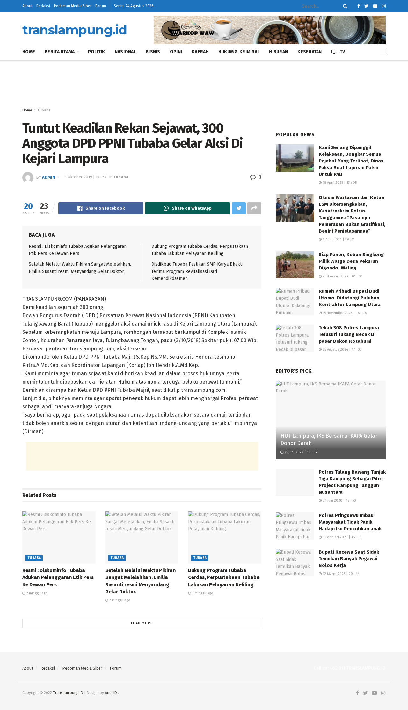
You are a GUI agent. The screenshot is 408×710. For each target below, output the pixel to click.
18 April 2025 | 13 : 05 (339, 183)
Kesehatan (309, 51)
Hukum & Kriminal (238, 51)
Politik (96, 51)
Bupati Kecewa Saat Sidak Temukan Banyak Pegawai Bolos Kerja (349, 558)
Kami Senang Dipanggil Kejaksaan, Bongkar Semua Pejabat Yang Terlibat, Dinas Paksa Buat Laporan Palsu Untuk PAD (351, 161)
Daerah (200, 51)
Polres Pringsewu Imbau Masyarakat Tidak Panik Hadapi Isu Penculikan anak (350, 522)
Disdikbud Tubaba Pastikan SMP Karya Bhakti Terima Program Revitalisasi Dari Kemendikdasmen (197, 271)
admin (48, 177)
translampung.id (74, 30)
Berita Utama (60, 51)
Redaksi (43, 6)
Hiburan (278, 51)
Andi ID (111, 693)
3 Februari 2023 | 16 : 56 (341, 537)
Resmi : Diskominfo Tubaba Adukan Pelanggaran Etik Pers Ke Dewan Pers (58, 577)
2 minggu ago (36, 593)
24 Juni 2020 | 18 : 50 (339, 500)
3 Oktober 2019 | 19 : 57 (85, 177)
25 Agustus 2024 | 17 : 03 (342, 350)
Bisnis (153, 51)
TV (342, 51)
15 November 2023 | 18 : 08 (344, 313)
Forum (100, 6)
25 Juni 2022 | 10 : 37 (300, 452)
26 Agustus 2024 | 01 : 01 (342, 276)
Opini (176, 51)
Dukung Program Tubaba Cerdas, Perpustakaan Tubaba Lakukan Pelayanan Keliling (223, 577)
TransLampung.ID (68, 693)
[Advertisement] (204, 83)
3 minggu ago (202, 593)
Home (28, 51)
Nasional (125, 51)
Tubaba (44, 110)
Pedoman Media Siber (72, 6)
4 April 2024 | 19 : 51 (338, 239)
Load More (142, 623)
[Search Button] (344, 6)
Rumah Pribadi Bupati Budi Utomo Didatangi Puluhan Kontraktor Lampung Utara (350, 297)
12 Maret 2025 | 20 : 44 (341, 574)
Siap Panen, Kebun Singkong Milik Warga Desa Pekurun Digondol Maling (351, 261)
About (27, 6)
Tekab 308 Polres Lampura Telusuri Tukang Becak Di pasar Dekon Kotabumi (349, 334)
